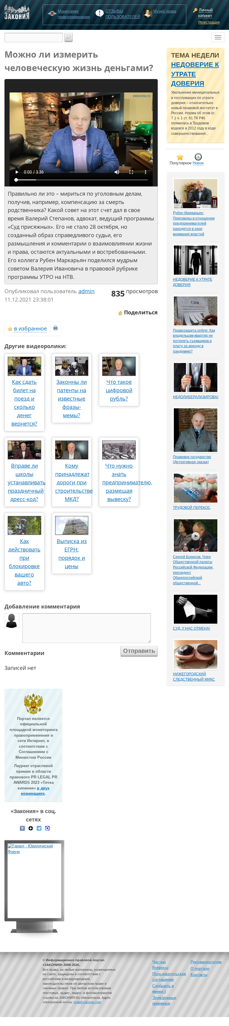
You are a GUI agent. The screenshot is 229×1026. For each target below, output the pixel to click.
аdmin (86, 291)
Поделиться (140, 312)
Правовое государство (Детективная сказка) (192, 459)
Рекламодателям (206, 962)
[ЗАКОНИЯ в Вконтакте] (22, 828)
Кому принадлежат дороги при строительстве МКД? (74, 482)
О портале (200, 968)
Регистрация (209, 22)
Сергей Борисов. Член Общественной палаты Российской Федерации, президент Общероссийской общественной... (193, 570)
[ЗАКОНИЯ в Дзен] (30, 828)
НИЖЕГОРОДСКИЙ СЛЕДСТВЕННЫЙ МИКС (194, 676)
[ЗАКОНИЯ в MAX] (47, 828)
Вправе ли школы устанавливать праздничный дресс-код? (27, 482)
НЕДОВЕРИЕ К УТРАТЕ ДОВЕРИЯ (195, 74)
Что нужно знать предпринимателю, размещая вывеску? (127, 482)
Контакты (199, 975)
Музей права (164, 11)
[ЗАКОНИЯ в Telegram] (39, 828)
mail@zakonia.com (87, 1002)
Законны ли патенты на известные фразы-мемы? (71, 398)
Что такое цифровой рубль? (119, 390)
